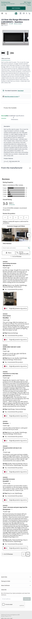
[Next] (28, 38)
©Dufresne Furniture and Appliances (9, 614)
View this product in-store (11, 96)
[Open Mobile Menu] (2, 13)
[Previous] (3, 38)
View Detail (20, 90)
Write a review (18, 23)
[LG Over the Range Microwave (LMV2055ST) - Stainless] (16, 38)
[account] (26, 13)
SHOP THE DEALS (16, 8)
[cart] (29, 13)
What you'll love (6, 58)
